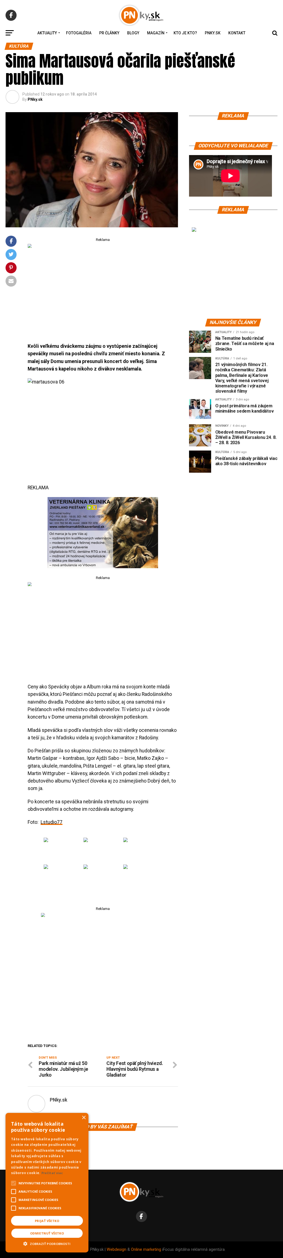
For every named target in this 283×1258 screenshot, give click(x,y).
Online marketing (146, 1249)
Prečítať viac (52, 1173)
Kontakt (236, 33)
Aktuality (47, 33)
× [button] (84, 1118)
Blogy (133, 33)
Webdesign (116, 1249)
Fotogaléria (78, 33)
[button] (47, 1243)
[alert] (47, 1182)
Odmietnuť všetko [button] (47, 1233)
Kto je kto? (185, 33)
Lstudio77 (51, 822)
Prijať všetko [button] (47, 1221)
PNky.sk (213, 33)
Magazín (155, 33)
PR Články (109, 33)
